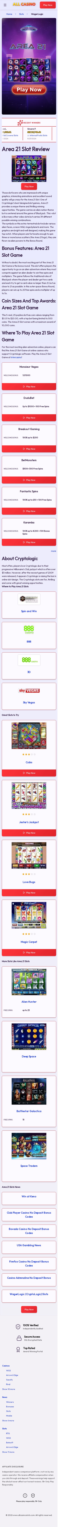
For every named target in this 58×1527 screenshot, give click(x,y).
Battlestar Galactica (29, 1111)
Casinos (6, 1365)
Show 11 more (8, 1452)
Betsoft (9, 1442)
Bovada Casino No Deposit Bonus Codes (29, 1231)
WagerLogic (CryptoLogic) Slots (29, 1294)
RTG (8, 1433)
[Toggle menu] (5, 5)
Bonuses (10, 1406)
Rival (8, 1384)
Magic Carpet (29, 941)
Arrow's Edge (12, 1375)
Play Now (47, 5)
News (4, 1397)
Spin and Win (29, 611)
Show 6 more (8, 1420)
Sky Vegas (29, 702)
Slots (21, 14)
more (53, 551)
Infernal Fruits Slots (32, 135)
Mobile (9, 1415)
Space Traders (29, 1165)
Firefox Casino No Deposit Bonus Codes (29, 1263)
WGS (8, 1370)
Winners (10, 1402)
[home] (24, 7)
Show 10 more (8, 1389)
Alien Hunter (29, 1001)
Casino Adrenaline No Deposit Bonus (29, 1277)
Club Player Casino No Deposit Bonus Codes (29, 1214)
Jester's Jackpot (29, 822)
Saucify (9, 1379)
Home (9, 14)
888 (29, 641)
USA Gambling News (29, 1245)
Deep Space (29, 1056)
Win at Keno (29, 1196)
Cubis (29, 762)
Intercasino (16, 357)
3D (29, 672)
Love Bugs (29, 882)
